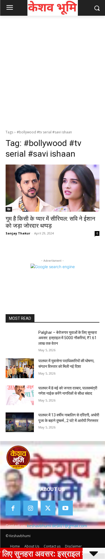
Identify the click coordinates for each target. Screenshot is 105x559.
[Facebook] (13, 508)
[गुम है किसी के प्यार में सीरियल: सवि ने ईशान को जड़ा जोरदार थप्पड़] (52, 188)
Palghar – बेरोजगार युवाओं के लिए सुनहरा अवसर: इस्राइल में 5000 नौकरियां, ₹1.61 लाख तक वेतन (67, 338)
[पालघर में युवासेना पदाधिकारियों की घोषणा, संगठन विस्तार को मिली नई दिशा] (20, 368)
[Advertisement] (52, 71)
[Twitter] (48, 508)
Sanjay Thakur (18, 233)
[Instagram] (30, 508)
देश (8, 209)
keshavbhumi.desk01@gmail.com (57, 525)
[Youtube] (65, 508)
